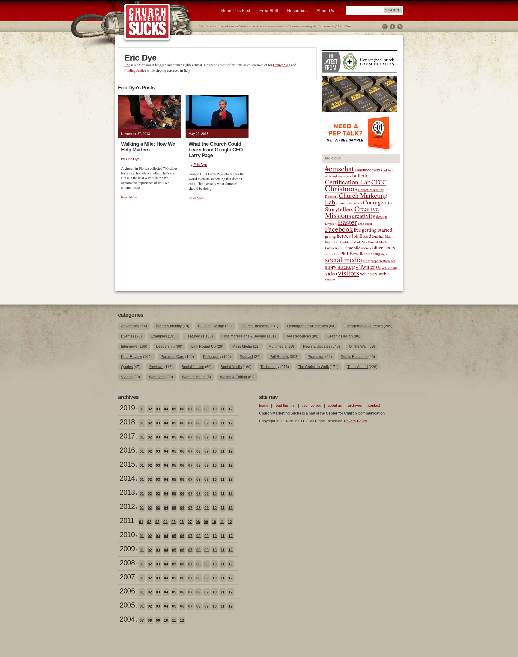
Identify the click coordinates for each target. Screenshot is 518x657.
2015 (127, 464)
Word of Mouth (194, 377)
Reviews (156, 367)
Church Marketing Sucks (147, 22)
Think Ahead (357, 367)
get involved (311, 405)
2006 (127, 591)
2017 (127, 436)
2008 (127, 563)
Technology (269, 367)
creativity (363, 216)
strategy (348, 266)
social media (343, 259)
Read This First (235, 10)
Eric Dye (133, 159)
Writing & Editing (233, 377)
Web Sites (157, 377)
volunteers (369, 274)
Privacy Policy (355, 421)
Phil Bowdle (352, 253)
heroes (344, 235)
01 (142, 409)
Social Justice (193, 367)
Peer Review (131, 357)
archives (355, 405)
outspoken (332, 254)
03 (158, 409)
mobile (353, 247)
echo (361, 223)
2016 (127, 450)
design (381, 216)
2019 (127, 408)
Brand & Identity (169, 326)
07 (190, 409)
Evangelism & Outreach (363, 326)
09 (206, 409)
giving (330, 236)
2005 (127, 605)
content (357, 203)
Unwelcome (386, 267)
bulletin (360, 175)
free (357, 230)
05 (174, 409)
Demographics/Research (307, 326)
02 (150, 409)
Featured (193, 336)
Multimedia (278, 346)
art (385, 170)
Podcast (246, 357)
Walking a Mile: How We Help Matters (148, 147)
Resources (297, 10)
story (331, 266)
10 (215, 409)
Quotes (127, 367)
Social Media (231, 367)
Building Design (211, 326)
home (263, 405)
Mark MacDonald (365, 242)
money (366, 248)
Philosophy (212, 357)
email (368, 223)
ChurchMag (281, 64)
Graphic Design (340, 336)
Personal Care (172, 357)
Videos (126, 377)
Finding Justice (135, 70)
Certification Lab (348, 181)
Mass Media (242, 346)
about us (335, 405)
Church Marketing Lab (356, 198)
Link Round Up (203, 346)
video (331, 273)
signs (384, 254)
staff (366, 260)
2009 (127, 549)
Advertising (130, 326)
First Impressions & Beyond (244, 336)
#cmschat (339, 168)
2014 (127, 478)
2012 (127, 506)
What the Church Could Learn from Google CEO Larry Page (216, 149)
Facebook (392, 27)
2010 (127, 535)
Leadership (165, 346)
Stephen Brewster (383, 261)
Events (126, 336)
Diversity (331, 223)
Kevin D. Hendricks (339, 242)
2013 (127, 492)
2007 (127, 577)
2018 (127, 422)
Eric (127, 64)
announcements (368, 170)
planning (372, 254)
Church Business (255, 326)
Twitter (385, 27)
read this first (285, 405)
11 (223, 409)
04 (166, 409)
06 (182, 409)
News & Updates (316, 346)
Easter (347, 222)
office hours (383, 247)
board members (340, 176)
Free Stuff (268, 10)
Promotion (316, 357)
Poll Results (279, 357)
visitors (348, 273)
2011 (127, 520)
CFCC (378, 182)
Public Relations (354, 357)
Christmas (341, 188)
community (344, 203)
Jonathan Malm (382, 236)
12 (230, 409)
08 (198, 409)
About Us (325, 10)
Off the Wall (358, 346)
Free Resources (298, 336)
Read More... (130, 197)
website (330, 279)
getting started (377, 229)
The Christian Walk (313, 367)
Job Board (361, 236)
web (382, 273)
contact (374, 405)
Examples (159, 336)
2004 (127, 619)
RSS (400, 27)
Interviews (129, 346)
